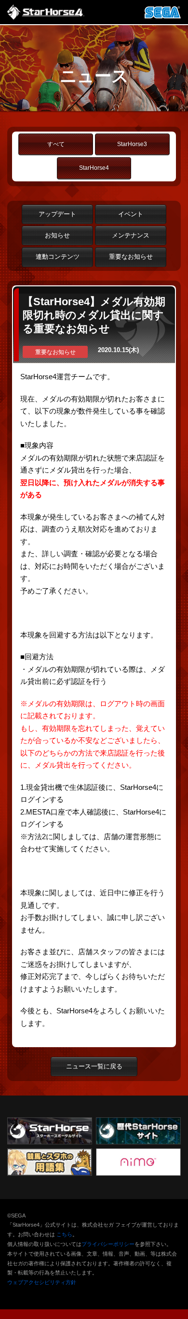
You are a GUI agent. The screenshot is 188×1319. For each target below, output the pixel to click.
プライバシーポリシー (107, 1244)
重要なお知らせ (131, 256)
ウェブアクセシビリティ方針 (41, 1282)
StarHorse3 (132, 144)
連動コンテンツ (58, 256)
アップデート (57, 214)
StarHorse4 (94, 167)
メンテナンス (130, 235)
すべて (56, 144)
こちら (64, 1234)
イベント (130, 214)
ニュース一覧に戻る (94, 1066)
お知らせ (57, 235)
